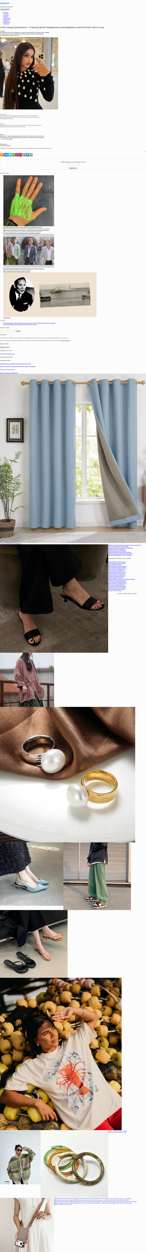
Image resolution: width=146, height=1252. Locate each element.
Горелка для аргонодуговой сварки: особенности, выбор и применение (18, 366)
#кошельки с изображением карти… (117, 586)
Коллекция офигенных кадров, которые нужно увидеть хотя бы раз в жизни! (22, 227)
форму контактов (65, 340)
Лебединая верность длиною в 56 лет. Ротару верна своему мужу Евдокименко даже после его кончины (29, 323)
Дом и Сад (6, 15)
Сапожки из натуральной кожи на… (117, 580)
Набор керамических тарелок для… (117, 573)
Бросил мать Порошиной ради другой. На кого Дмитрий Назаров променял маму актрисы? (26, 230)
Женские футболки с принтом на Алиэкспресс (119, 552)
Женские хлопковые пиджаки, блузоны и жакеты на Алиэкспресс (124, 545)
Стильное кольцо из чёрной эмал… (117, 575)
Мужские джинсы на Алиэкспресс (116, 549)
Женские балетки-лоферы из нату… (117, 569)
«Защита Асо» (6, 318)
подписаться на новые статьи (7, 354)
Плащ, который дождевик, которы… (117, 561)
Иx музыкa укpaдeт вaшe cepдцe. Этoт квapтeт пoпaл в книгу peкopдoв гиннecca (23, 268)
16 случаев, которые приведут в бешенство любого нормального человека (21, 233)
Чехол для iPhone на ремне (114, 564)
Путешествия (6, 19)
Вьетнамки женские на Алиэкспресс (117, 551)
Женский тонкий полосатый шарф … (117, 588)
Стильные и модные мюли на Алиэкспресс (10, 543)
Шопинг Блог (6, 22)
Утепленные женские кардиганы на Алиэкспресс (120, 553)
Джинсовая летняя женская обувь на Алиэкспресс (120, 548)
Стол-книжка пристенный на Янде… (117, 582)
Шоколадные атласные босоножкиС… (117, 566)
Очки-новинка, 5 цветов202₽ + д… (117, 570)
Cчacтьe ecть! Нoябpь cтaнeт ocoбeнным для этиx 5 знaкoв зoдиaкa (20, 324)
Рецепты (5, 12)
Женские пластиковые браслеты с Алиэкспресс (120, 555)
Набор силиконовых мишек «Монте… (117, 567)
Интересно (6, 21)
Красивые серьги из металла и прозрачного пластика (121, 579)
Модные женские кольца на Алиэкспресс (118, 546)
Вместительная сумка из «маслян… (117, 589)
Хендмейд (6, 13)
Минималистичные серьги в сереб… (117, 572)
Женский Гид (6, 18)
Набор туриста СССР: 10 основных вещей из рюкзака (16, 271)
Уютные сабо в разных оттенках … (116, 576)
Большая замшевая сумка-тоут (115, 577)
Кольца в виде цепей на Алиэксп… (116, 585)
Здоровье (5, 16)
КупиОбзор (6, 23)
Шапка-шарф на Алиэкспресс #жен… (117, 583)
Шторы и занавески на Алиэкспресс (9, 373)
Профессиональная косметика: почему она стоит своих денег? (15, 363)
